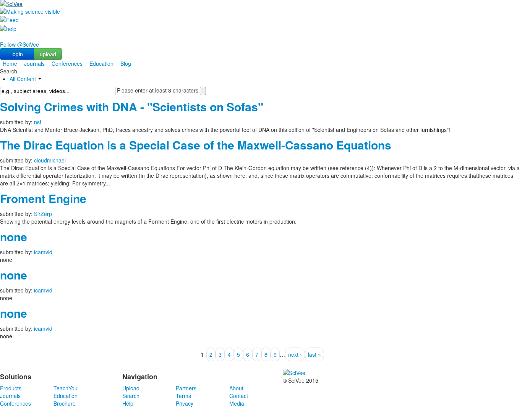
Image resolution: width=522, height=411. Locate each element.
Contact (238, 396)
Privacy (184, 403)
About (236, 388)
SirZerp (43, 214)
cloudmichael (50, 160)
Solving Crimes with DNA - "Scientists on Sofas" (131, 106)
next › (295, 354)
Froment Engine (43, 198)
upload (48, 54)
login (17, 54)
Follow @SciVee (19, 44)
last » (314, 354)
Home (10, 63)
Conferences (67, 63)
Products (10, 388)
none (13, 236)
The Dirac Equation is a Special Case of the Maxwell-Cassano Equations (195, 144)
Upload (130, 388)
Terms (183, 396)
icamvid (43, 252)
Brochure (64, 403)
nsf (37, 122)
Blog (125, 63)
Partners (186, 388)
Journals (34, 63)
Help (127, 403)
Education (101, 63)
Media (236, 403)
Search (130, 396)
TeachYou (65, 388)
